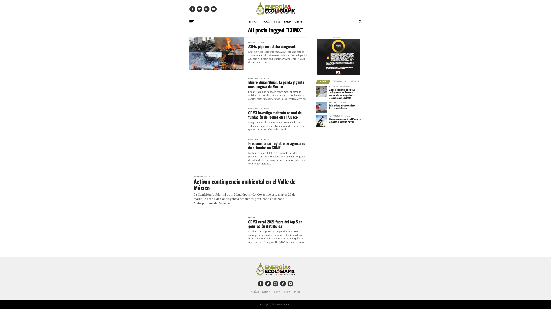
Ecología (265, 21)
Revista (287, 21)
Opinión (298, 21)
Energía (276, 21)
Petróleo (253, 21)
